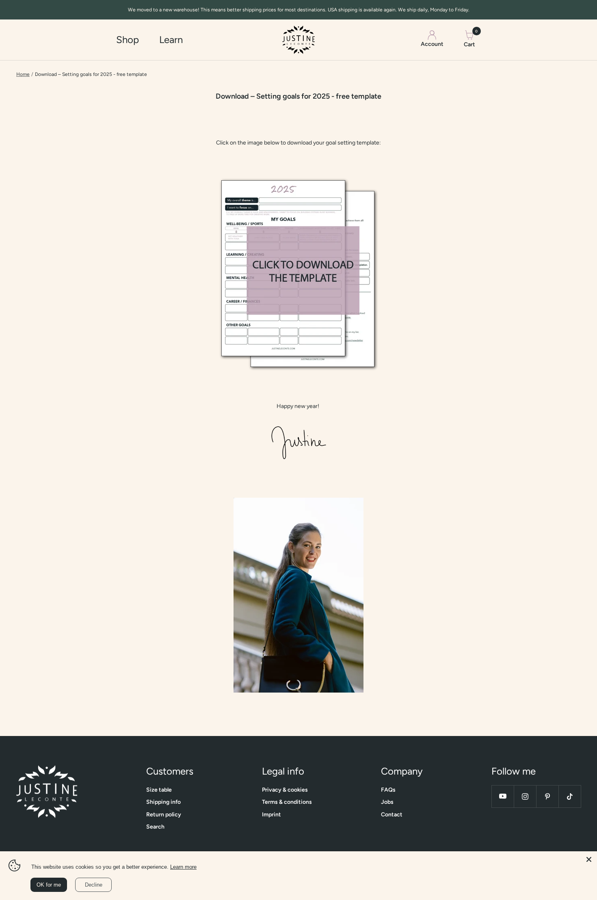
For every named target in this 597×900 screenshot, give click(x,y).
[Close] (589, 859)
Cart (469, 39)
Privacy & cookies (285, 789)
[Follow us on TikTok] (569, 796)
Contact (391, 814)
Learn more (183, 867)
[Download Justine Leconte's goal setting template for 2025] (298, 274)
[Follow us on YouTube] (502, 796)
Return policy (163, 814)
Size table (159, 789)
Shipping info (163, 802)
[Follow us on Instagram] (525, 796)
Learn (171, 39)
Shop (127, 39)
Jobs (387, 802)
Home (23, 74)
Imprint (271, 814)
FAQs (388, 789)
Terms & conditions (287, 802)
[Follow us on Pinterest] (547, 796)
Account (432, 44)
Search (155, 826)
